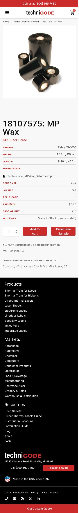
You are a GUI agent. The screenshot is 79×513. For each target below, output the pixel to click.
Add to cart (35, 231)
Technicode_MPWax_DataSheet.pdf (31, 176)
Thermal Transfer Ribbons (25, 21)
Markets (12, 339)
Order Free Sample (63, 231)
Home (6, 21)
